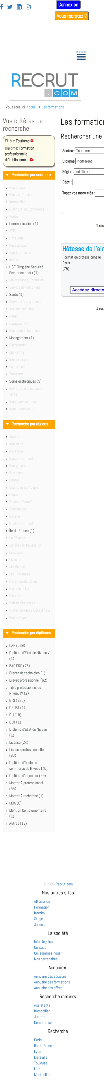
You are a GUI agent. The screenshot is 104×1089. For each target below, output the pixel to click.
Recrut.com (64, 884)
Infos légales (43, 941)
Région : (68, 171)
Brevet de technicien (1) (27, 672)
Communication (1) (23, 223)
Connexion (68, 4)
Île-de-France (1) (21, 530)
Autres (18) (18, 823)
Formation (41, 907)
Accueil (32, 107)
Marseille (40, 1057)
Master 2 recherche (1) (26, 795)
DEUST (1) (17, 707)
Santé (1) (16, 294)
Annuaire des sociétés (50, 976)
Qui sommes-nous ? (48, 953)
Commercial (43, 1022)
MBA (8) (15, 803)
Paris (38, 1039)
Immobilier (42, 1011)
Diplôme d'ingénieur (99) (27, 775)
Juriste (39, 1016)
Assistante (42, 1005)
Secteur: (68, 150)
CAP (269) (17, 645)
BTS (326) (17, 700)
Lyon (37, 1051)
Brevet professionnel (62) (28, 680)
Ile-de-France (43, 1045)
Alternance (42, 901)
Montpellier (42, 1074)
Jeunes (39, 924)
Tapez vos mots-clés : (78, 192)
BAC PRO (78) (19, 665)
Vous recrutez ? (72, 15)
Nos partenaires (45, 958)
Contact (40, 947)
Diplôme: (68, 161)
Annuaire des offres (48, 987)
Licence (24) (18, 742)
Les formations (53, 107)
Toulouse (40, 1063)
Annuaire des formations (52, 982)
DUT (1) (15, 722)
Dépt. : (67, 181)
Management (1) (21, 337)
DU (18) (15, 714)
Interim (39, 913)
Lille (37, 1068)
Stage (38, 918)
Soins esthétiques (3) (25, 381)
